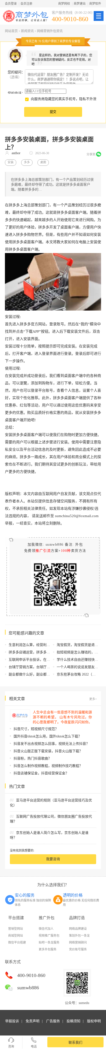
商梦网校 (64, 3)
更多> (93, 699)
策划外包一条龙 (79, 935)
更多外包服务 (47, 949)
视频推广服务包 (49, 935)
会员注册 (26, 3)
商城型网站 (15, 935)
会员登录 (11, 3)
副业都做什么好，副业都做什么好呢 (36, 674)
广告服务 (53, 1021)
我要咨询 (53, 859)
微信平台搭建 (17, 942)
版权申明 (94, 1021)
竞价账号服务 (78, 949)
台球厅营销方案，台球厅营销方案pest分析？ (42, 667)
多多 (27, 162)
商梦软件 (95, 3)
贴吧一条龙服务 (49, 942)
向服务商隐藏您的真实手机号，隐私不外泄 (63, 99)
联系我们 (75, 1042)
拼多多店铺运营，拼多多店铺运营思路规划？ (43, 652)
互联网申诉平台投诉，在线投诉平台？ (38, 659)
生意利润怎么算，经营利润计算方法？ (38, 645)
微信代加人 (46, 928)
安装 (11, 162)
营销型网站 (15, 928)
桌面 (43, 162)
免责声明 (32, 1021)
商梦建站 (80, 3)
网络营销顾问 (78, 942)
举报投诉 (12, 1021)
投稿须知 (73, 1021)
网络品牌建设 (78, 928)
